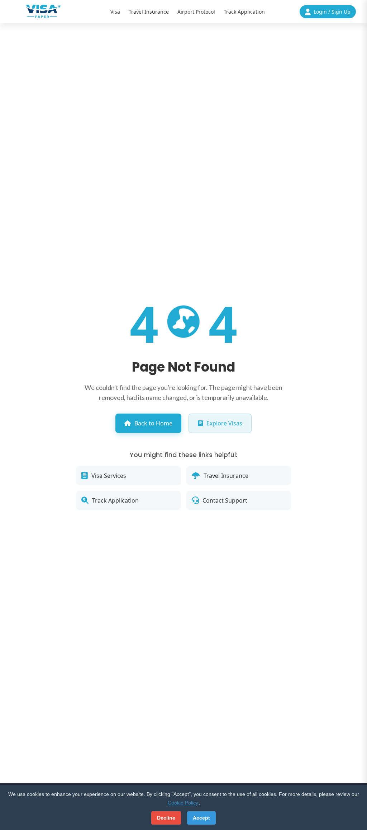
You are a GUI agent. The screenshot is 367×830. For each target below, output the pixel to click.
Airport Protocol (196, 11)
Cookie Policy (183, 803)
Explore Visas (224, 423)
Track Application (244, 11)
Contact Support (224, 500)
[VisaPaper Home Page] (43, 11)
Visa (115, 11)
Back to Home (153, 423)
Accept (201, 818)
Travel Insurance (149, 11)
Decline (166, 818)
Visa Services (108, 476)
